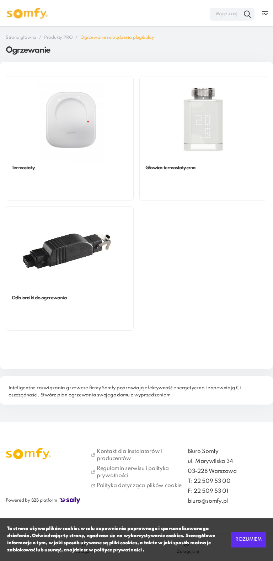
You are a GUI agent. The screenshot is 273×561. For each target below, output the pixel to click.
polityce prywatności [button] (118, 550)
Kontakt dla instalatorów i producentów (129, 455)
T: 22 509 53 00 (209, 481)
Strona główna (21, 38)
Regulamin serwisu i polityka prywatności (133, 472)
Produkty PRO (58, 38)
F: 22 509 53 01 (208, 491)
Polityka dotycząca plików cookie (139, 485)
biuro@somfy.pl (208, 501)
